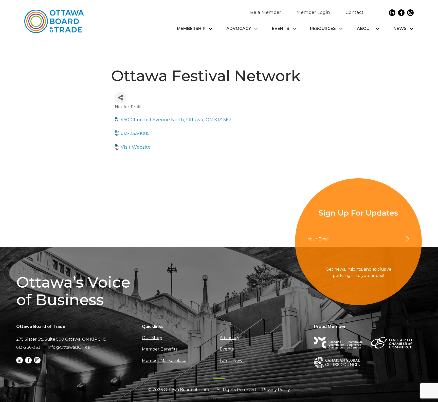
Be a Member (265, 12)
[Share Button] (120, 97)
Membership (191, 28)
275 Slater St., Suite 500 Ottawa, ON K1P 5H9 (61, 339)
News (400, 28)
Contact (354, 12)
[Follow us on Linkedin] (392, 12)
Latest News (232, 360)
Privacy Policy (276, 389)
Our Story (152, 337)
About (365, 28)
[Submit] (402, 239)
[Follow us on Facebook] (401, 12)
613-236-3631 (29, 347)
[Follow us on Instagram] (410, 12)
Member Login (313, 12)
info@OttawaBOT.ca (69, 347)
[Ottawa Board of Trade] (54, 21)
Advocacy (238, 28)
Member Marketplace (164, 360)
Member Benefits (159, 349)
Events (280, 28)
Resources (323, 28)
